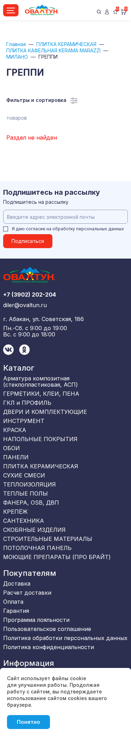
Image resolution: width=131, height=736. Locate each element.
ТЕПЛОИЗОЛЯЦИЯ (29, 484)
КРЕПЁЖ (15, 511)
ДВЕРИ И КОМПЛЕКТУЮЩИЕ (45, 412)
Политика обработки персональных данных (65, 638)
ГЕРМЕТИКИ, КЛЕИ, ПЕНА (41, 394)
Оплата (13, 602)
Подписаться (28, 241)
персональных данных (100, 228)
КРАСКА (14, 430)
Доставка (16, 583)
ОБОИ (11, 448)
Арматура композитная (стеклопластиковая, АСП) (40, 381)
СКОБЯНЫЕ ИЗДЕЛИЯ (34, 530)
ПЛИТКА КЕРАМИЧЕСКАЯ (66, 44)
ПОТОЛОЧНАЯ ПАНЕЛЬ (37, 548)
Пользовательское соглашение (47, 629)
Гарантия (16, 611)
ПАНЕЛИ (16, 457)
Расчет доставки (27, 592)
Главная (16, 44)
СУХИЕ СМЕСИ (24, 475)
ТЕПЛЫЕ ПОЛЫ (25, 493)
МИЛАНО (17, 57)
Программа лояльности (36, 620)
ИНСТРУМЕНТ (23, 421)
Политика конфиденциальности (48, 647)
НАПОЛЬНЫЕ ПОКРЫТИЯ (40, 439)
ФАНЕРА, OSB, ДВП (31, 502)
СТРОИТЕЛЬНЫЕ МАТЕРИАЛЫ (47, 539)
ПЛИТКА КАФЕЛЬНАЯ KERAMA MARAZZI (53, 50)
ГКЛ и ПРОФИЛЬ (27, 403)
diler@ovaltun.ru (25, 305)
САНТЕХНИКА (23, 521)
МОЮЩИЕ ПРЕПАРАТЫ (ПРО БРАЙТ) (57, 557)
